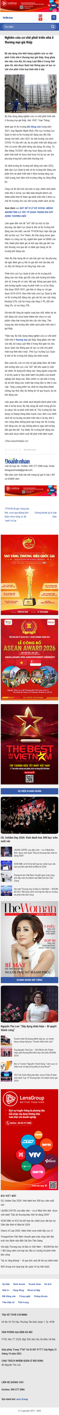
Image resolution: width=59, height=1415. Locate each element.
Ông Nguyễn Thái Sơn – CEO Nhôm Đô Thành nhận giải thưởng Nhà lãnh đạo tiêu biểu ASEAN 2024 (35, 1053)
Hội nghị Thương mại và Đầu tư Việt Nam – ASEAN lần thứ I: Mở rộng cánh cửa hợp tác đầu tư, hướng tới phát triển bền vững (36, 892)
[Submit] (53, 27)
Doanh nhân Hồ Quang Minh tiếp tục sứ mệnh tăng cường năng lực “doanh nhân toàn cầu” (34, 1040)
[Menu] (53, 17)
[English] (41, 15)
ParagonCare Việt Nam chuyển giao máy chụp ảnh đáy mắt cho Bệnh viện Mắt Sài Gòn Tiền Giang (34, 878)
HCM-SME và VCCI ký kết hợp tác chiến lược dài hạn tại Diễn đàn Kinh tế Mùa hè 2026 (34, 865)
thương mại (21, 339)
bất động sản (34, 126)
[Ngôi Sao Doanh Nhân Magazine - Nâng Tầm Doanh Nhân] (10, 17)
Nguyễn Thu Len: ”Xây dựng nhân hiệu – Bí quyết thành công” (28, 1028)
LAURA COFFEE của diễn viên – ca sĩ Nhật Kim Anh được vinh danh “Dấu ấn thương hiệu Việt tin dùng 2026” (35, 853)
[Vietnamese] (41, 19)
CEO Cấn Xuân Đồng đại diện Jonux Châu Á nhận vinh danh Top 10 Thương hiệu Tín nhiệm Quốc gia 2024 (36, 1078)
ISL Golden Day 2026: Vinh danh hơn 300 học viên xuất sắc (29, 839)
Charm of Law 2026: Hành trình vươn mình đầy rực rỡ (27, 1230)
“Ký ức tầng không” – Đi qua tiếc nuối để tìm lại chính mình (29, 1260)
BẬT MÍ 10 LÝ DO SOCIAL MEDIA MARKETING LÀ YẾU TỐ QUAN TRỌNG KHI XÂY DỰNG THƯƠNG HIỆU (29, 212)
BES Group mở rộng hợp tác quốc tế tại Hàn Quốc (25, 1266)
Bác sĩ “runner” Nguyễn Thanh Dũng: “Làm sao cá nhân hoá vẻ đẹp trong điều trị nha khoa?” (35, 1065)
